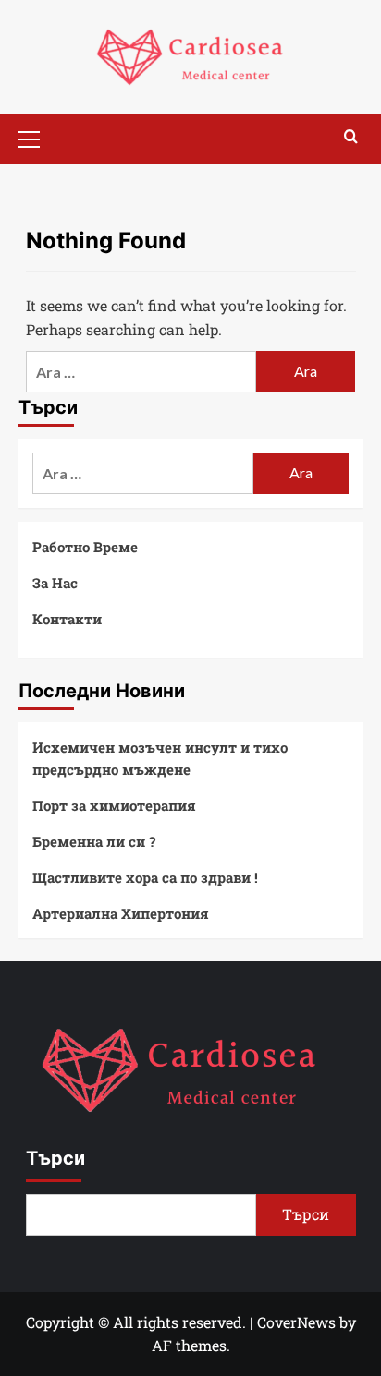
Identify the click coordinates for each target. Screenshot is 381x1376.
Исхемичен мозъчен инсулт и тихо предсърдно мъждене (160, 758)
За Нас (55, 582)
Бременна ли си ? (93, 841)
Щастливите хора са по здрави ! (145, 877)
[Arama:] (141, 371)
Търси (55, 1158)
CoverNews (296, 1322)
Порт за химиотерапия (114, 805)
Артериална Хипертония (120, 913)
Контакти (67, 619)
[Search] (351, 137)
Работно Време (85, 546)
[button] (36, 137)
